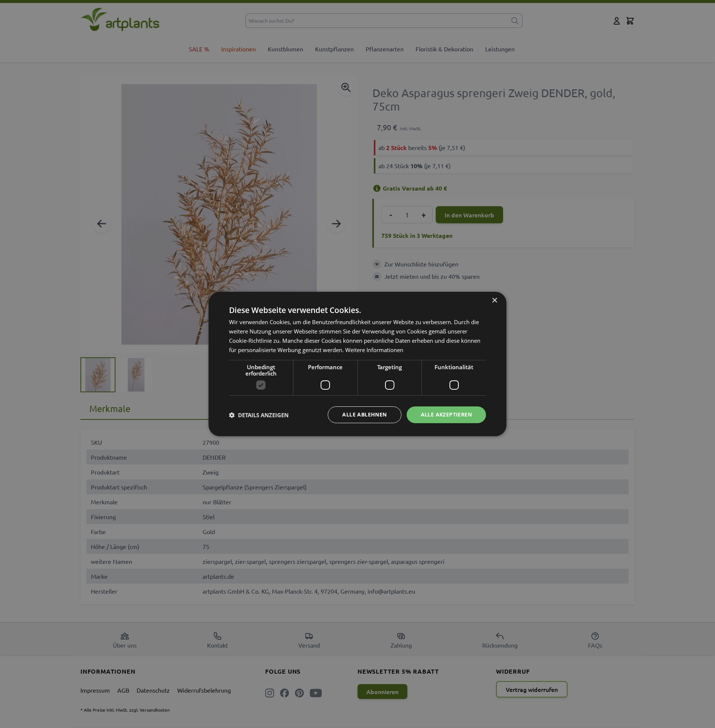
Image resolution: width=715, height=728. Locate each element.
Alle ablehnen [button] (364, 414)
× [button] (494, 300)
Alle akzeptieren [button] (446, 414)
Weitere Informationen (374, 350)
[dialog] (357, 364)
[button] (259, 415)
